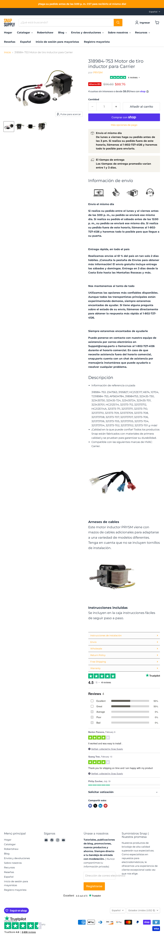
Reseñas (9, 41)
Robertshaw (45, 32)
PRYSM (97, 72)
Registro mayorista (97, 41)
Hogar (8, 32)
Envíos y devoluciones (86, 32)
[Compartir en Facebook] (90, 806)
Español (153, 11)
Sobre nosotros (118, 32)
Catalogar (24, 32)
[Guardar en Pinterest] (105, 806)
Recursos (141, 32)
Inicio (7, 52)
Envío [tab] (93, 642)
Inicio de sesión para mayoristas (57, 41)
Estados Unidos (141, 910)
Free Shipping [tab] (98, 661)
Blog (61, 32)
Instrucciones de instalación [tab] (106, 635)
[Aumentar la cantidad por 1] (116, 106)
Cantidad (93, 99)
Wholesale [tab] (96, 648)
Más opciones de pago (124, 125)
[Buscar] (118, 22)
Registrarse (94, 886)
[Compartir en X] (95, 806)
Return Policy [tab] (98, 655)
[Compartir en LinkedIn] (100, 806)
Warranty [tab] (95, 668)
